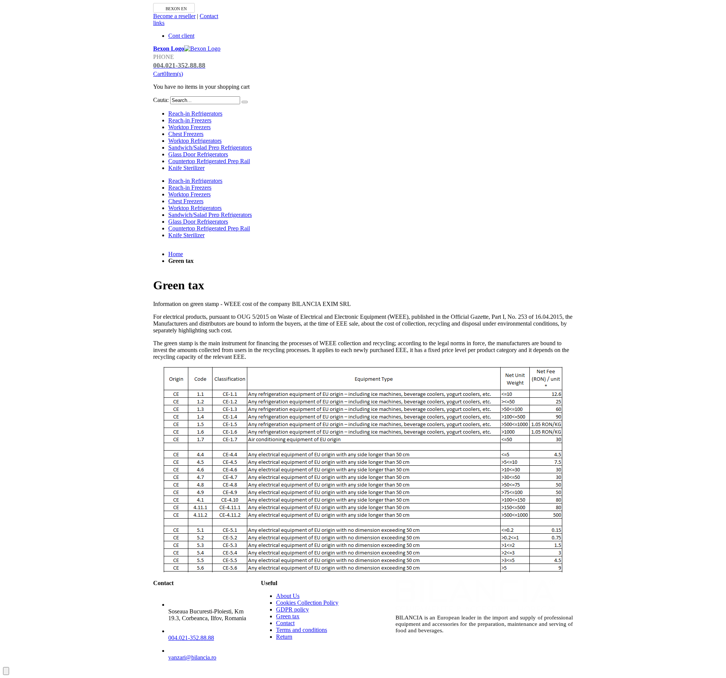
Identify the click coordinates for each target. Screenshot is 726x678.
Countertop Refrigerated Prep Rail (209, 161)
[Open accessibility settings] (6, 671)
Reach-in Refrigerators (195, 113)
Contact (209, 16)
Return (284, 636)
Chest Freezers (185, 134)
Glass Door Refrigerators (198, 154)
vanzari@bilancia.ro (192, 657)
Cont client (181, 35)
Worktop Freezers (189, 127)
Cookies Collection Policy (307, 602)
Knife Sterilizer (186, 168)
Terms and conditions (301, 630)
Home (175, 254)
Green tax (287, 616)
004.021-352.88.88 (191, 638)
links (158, 23)
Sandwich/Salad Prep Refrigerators (210, 147)
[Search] (245, 102)
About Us (287, 596)
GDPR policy (292, 609)
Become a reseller (174, 16)
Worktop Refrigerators (195, 140)
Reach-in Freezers (189, 120)
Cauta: (161, 100)
